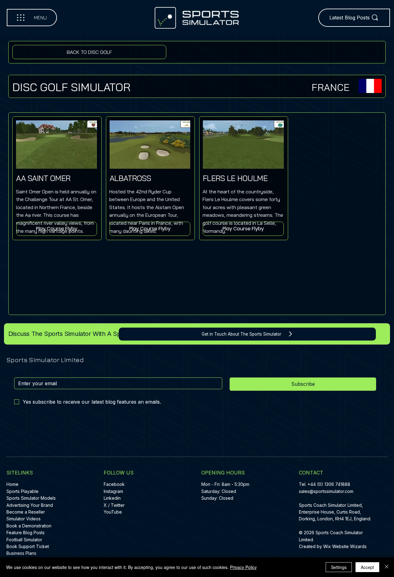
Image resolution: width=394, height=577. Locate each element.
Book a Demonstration (28, 525)
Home (12, 484)
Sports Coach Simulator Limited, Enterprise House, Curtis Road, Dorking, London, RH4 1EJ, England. (335, 512)
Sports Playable (22, 491)
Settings (339, 567)
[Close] (386, 567)
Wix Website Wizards (345, 546)
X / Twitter (114, 505)
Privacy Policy (243, 567)
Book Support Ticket (27, 546)
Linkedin (112, 498)
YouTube (113, 511)
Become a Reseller (25, 511)
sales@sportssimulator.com (326, 491)
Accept (367, 567)
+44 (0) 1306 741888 (329, 484)
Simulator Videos (23, 518)
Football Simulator (24, 539)
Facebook (114, 484)
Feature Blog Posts (25, 532)
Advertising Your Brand (29, 505)
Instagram (113, 491)
